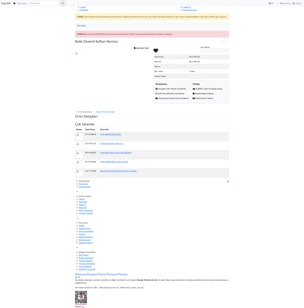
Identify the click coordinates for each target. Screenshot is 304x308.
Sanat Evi (187, 7)
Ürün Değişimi (85, 266)
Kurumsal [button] (21, 3)
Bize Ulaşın (84, 255)
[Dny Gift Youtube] (123, 274)
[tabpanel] (152, 118)
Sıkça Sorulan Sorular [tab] (105, 112)
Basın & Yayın (85, 228)
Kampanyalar (85, 186)
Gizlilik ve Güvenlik (87, 269)
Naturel (82, 204)
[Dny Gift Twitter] (102, 274)
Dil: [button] (272, 3)
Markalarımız (85, 240)
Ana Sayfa (81, 25)
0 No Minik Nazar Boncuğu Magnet (116, 152)
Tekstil (83, 7)
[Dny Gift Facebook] (80, 274)
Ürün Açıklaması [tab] (84, 112)
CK (83, 306)
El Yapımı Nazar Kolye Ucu (111, 143)
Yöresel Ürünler (86, 213)
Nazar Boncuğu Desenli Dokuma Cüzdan (118, 171)
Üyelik (81, 225)
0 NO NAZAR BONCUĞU (110, 134)
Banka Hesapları (86, 258)
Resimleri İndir (142, 48)
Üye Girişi (286, 3)
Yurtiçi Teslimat (86, 260)
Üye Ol (298, 3)
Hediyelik (84, 10)
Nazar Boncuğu (190, 10)
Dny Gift (5, 3)
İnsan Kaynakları (86, 231)
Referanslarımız (86, 237)
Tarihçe (82, 234)
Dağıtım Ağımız (86, 242)
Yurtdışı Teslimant (87, 263)
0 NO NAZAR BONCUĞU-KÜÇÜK (114, 161)
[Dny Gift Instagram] (112, 274)
